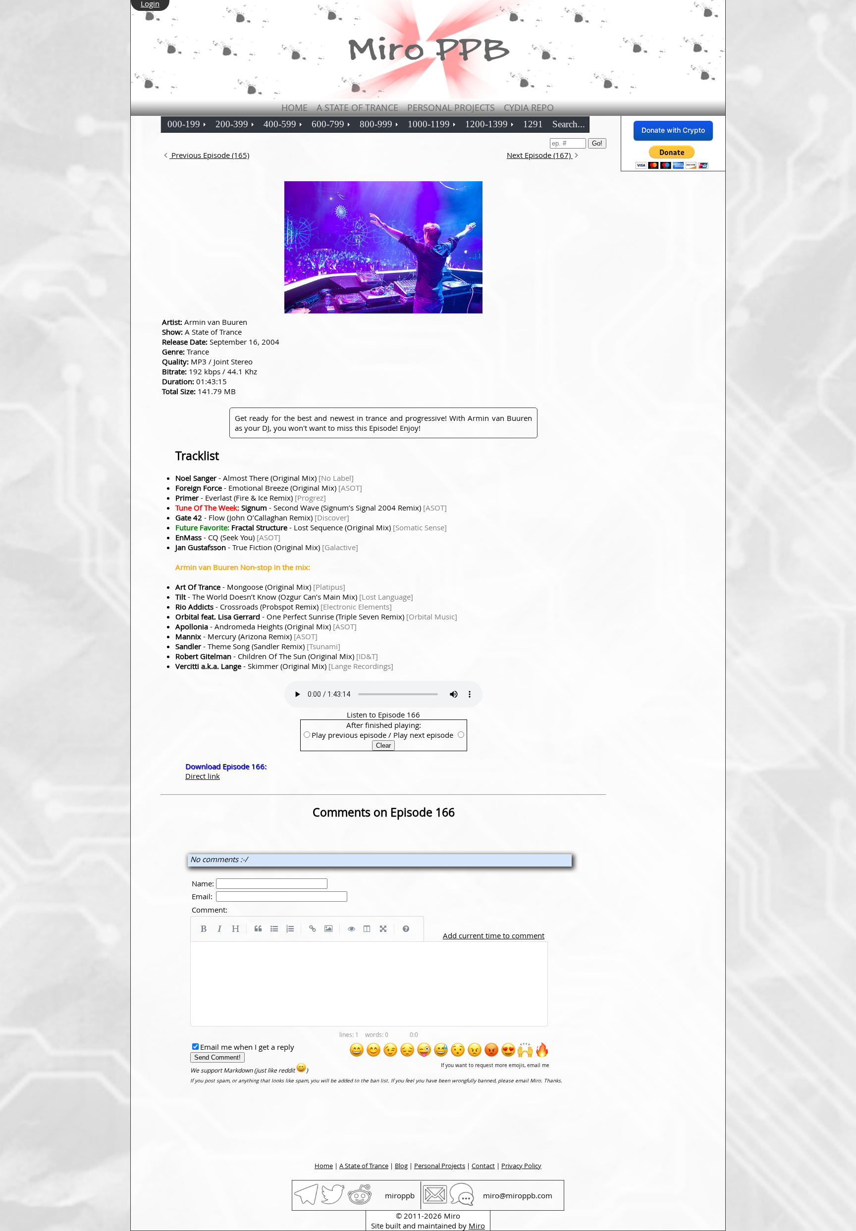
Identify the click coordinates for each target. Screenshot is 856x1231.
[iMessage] (461, 1204)
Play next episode (423, 735)
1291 (533, 124)
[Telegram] (306, 1204)
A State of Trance (357, 107)
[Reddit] (359, 1204)
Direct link (202, 776)
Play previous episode (349, 735)
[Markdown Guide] (406, 929)
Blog (401, 1165)
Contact (483, 1165)
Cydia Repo (529, 107)
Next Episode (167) (540, 155)
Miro (477, 1226)
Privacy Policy (521, 1165)
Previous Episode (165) (209, 155)
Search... (568, 124)
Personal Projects (451, 107)
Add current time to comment (493, 935)
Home (294, 107)
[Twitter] (333, 1204)
